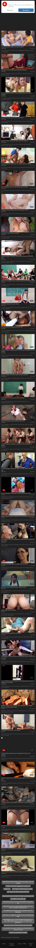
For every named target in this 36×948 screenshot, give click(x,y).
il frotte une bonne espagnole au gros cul (18, 886)
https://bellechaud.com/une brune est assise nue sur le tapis (18, 882)
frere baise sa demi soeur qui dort (22, 889)
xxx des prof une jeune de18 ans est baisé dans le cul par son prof (18, 928)
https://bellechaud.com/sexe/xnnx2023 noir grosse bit (18, 902)
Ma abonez (26, 10)
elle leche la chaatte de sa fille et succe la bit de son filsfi (18, 915)
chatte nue (7, 889)
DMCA (24, 943)
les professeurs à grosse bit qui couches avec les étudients (18, 911)
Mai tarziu (10, 10)
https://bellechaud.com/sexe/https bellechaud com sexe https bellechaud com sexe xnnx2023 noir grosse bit (18, 921)
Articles (4, 943)
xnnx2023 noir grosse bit (18, 899)
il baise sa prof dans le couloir (18, 932)
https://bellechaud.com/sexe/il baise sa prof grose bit (18, 896)
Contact (20, 943)
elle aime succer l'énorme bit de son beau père (18, 925)
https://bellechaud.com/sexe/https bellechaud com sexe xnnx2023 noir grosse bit (18, 906)
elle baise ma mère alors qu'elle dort (18, 892)
